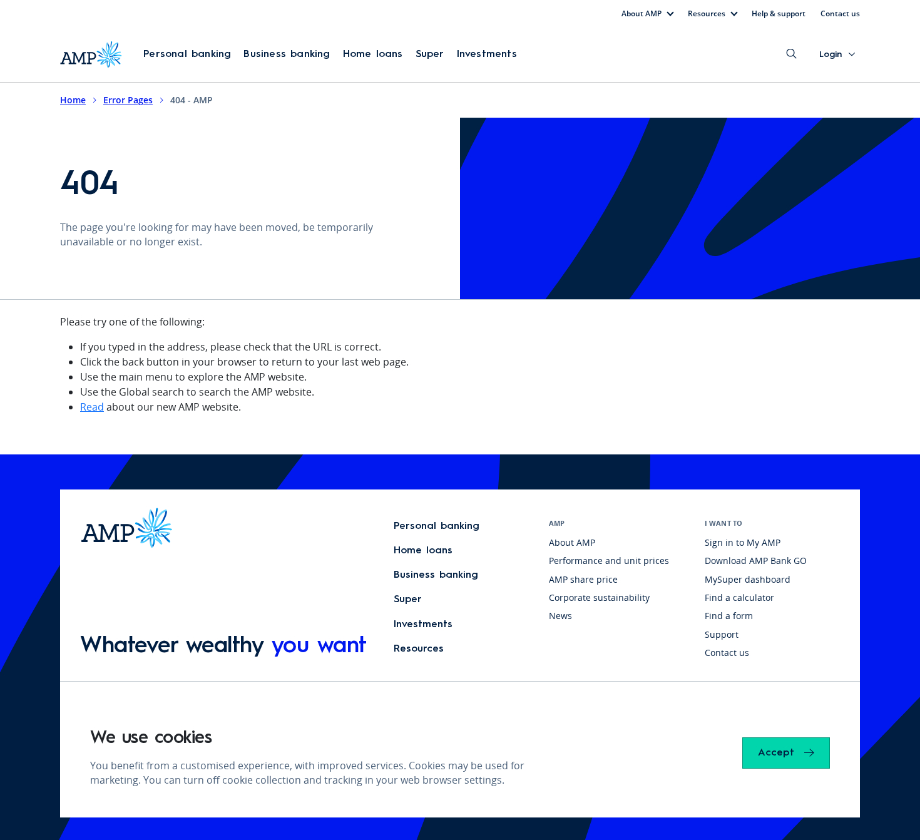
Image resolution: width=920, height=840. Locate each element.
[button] (187, 54)
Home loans (373, 54)
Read (92, 407)
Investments (487, 54)
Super (430, 54)
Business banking (286, 54)
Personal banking (187, 54)
